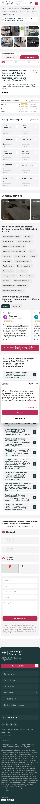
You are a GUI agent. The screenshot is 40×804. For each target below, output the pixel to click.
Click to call (11, 57)
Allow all (20, 413)
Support (4, 738)
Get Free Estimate (20, 618)
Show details (29, 407)
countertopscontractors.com (27, 760)
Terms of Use (5, 735)
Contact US (5, 741)
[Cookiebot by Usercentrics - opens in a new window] (29, 384)
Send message (29, 57)
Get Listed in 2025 (18, 666)
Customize (19, 418)
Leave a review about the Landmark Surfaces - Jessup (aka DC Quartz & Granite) (20, 348)
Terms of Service (8, 627)
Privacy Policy (21, 627)
